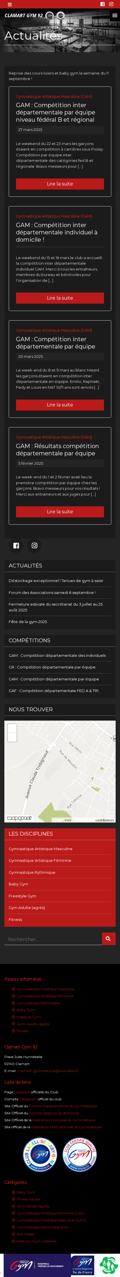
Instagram (28, 1099)
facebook (16, 545)
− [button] (12, 737)
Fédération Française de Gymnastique (63, 1120)
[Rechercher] (109, 939)
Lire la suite (60, 184)
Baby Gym (18, 884)
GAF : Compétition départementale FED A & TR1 (53, 690)
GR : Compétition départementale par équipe (52, 667)
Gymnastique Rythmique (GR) (42, 1227)
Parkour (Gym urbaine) (37, 1241)
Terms (109, 815)
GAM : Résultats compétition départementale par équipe (57, 450)
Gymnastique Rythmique (32, 872)
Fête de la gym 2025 (28, 621)
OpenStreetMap (83, 820)
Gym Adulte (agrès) (27, 907)
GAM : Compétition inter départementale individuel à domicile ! (57, 232)
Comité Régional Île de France (54, 1113)
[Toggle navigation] (10, 4)
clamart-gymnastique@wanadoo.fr (48, 1071)
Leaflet (58, 820)
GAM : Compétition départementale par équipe (54, 679)
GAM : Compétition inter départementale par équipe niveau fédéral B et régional (55, 112)
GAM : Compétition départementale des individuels (57, 655)
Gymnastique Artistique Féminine (40, 860)
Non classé (25, 1234)
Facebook (22, 1092)
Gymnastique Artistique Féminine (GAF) (50, 1213)
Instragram (34, 545)
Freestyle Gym (22, 896)
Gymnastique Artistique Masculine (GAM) (54, 96)
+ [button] (12, 728)
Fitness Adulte (28, 1199)
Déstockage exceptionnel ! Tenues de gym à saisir (56, 580)
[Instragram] (111, 4)
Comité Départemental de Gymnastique (63, 1106)
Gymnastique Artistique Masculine (41, 848)
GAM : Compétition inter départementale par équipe (55, 343)
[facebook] (102, 4)
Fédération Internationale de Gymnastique (66, 1127)
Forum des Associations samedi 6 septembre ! (52, 592)
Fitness (15, 919)
